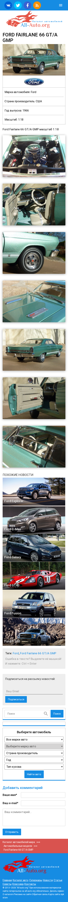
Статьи (58, 880)
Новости (48, 880)
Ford (16, 653)
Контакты (30, 884)
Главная (7, 880)
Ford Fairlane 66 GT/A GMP (38, 653)
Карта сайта (54, 894)
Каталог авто (20, 880)
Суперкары (35, 880)
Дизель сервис (57, 891)
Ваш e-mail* (10, 803)
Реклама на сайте (22, 894)
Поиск (57, 713)
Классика (18, 884)
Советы (7, 884)
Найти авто (34, 774)
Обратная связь (40, 894)
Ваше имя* (10, 795)
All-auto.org (34, 19)
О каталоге (8, 894)
